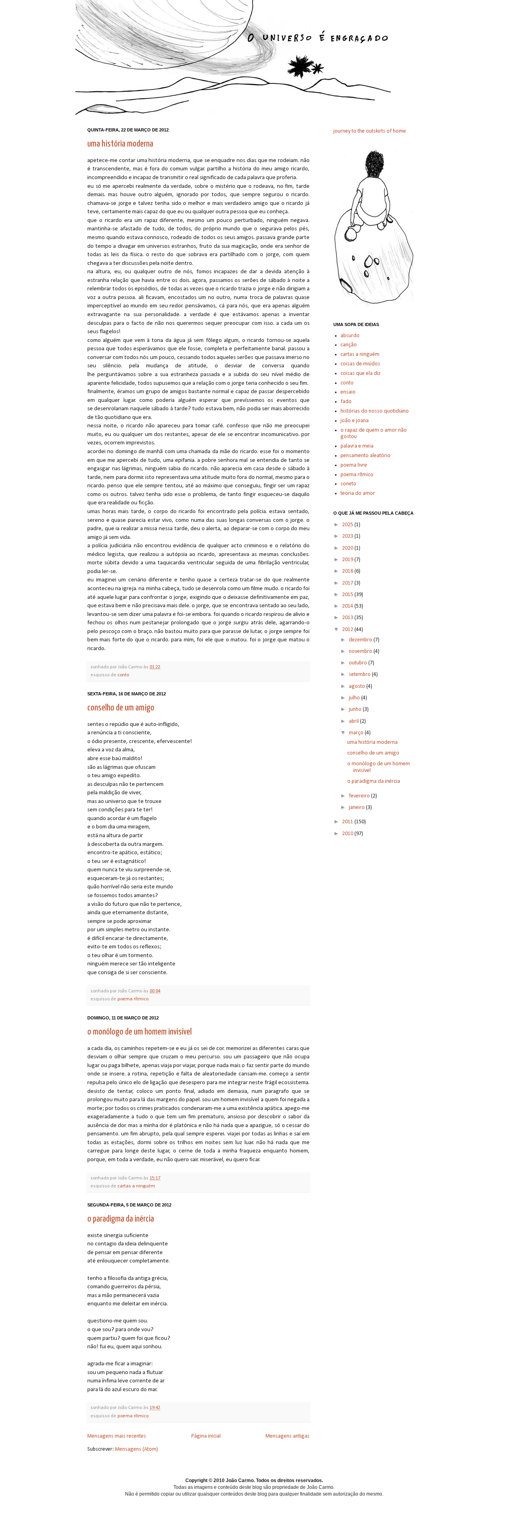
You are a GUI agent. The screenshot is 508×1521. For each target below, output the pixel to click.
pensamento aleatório (366, 456)
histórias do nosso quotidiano (375, 411)
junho (356, 709)
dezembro (361, 640)
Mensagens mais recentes (116, 1436)
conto (123, 675)
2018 (348, 571)
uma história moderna (120, 144)
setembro (360, 675)
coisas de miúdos (360, 364)
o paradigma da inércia (120, 1219)
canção (349, 345)
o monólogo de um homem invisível (139, 1032)
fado (346, 402)
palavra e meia (357, 446)
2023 (348, 536)
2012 (348, 630)
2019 (348, 560)
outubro (358, 663)
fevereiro (360, 796)
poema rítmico (132, 999)
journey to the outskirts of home (369, 131)
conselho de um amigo (120, 707)
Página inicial (206, 1436)
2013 (348, 618)
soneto (348, 484)
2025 (348, 525)
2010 (348, 834)
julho (355, 698)
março (357, 733)
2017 (348, 583)
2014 (348, 606)
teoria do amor (358, 493)
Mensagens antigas (288, 1436)
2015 (348, 595)
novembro (361, 651)
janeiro (357, 808)
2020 (348, 548)
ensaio (348, 392)
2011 (348, 822)
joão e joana (355, 421)
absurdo (350, 336)
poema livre (354, 465)
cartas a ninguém (136, 1186)
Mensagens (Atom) (136, 1449)
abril (354, 721)
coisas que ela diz (361, 373)
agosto (357, 686)
